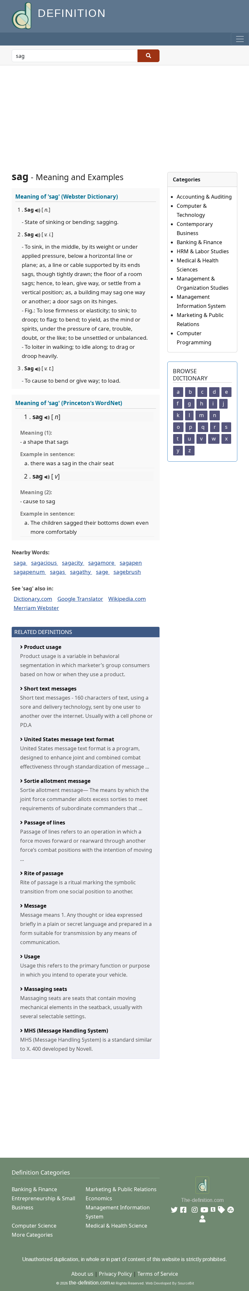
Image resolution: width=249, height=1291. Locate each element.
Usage (31, 956)
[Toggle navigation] (240, 39)
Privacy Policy (115, 1273)
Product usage (42, 647)
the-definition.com (89, 1282)
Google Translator (80, 598)
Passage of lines (44, 822)
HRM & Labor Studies (203, 251)
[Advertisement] (124, 114)
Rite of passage (43, 873)
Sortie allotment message (56, 780)
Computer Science (34, 1225)
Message (34, 905)
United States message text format (68, 739)
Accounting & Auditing (204, 196)
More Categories (32, 1234)
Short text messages (50, 688)
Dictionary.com (33, 598)
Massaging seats (45, 989)
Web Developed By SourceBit (170, 1283)
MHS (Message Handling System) (65, 1030)
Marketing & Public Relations (121, 1189)
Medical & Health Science (116, 1225)
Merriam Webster (36, 608)
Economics (99, 1198)
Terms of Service (157, 1273)
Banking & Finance (199, 242)
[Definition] (22, 15)
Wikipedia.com (127, 598)
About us (82, 1273)
